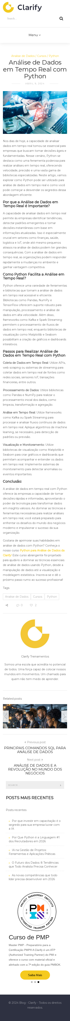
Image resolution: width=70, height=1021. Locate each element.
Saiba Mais (35, 975)
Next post (33, 759)
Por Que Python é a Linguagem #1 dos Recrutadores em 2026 (34, 839)
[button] (32, 982)
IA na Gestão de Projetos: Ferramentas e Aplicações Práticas (32, 852)
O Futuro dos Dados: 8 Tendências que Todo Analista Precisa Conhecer (34, 864)
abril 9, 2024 (35, 83)
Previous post (36, 742)
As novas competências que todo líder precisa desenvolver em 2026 (33, 877)
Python (54, 56)
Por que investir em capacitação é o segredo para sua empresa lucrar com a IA (35, 824)
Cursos (41, 56)
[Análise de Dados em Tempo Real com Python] (35, 114)
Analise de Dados (23, 56)
